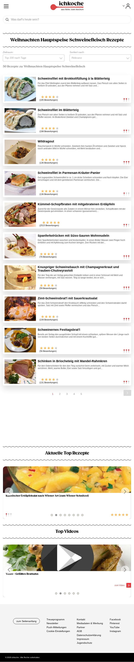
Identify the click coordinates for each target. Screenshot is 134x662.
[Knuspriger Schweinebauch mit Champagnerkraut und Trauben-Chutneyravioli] (20, 277)
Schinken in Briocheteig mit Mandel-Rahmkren (72, 361)
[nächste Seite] (127, 393)
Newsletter (52, 623)
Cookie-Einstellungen (58, 631)
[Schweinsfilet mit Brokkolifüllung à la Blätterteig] (20, 89)
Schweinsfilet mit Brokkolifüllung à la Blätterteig (74, 78)
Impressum (83, 639)
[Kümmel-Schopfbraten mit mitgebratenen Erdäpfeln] (20, 214)
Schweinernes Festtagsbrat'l (59, 329)
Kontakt (81, 619)
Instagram (115, 631)
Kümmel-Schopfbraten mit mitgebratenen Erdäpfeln (76, 204)
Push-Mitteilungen (56, 627)
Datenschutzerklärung (89, 635)
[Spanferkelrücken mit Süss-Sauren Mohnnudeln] (20, 246)
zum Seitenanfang (26, 621)
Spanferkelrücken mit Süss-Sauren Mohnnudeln (73, 235)
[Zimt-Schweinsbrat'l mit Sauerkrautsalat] (20, 309)
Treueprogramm (56, 619)
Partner (81, 627)
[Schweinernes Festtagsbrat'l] (20, 340)
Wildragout (46, 141)
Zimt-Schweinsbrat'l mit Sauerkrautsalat (67, 298)
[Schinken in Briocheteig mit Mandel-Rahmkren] (20, 371)
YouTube (115, 627)
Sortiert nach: (77, 52)
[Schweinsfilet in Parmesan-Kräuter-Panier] (20, 183)
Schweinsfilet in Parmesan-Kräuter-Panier (69, 173)
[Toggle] (127, 6)
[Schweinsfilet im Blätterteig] (20, 120)
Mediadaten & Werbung (90, 623)
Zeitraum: (8, 52)
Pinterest (115, 623)
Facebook (115, 619)
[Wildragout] (20, 152)
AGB (79, 631)
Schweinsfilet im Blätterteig (58, 110)
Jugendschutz (84, 643)
